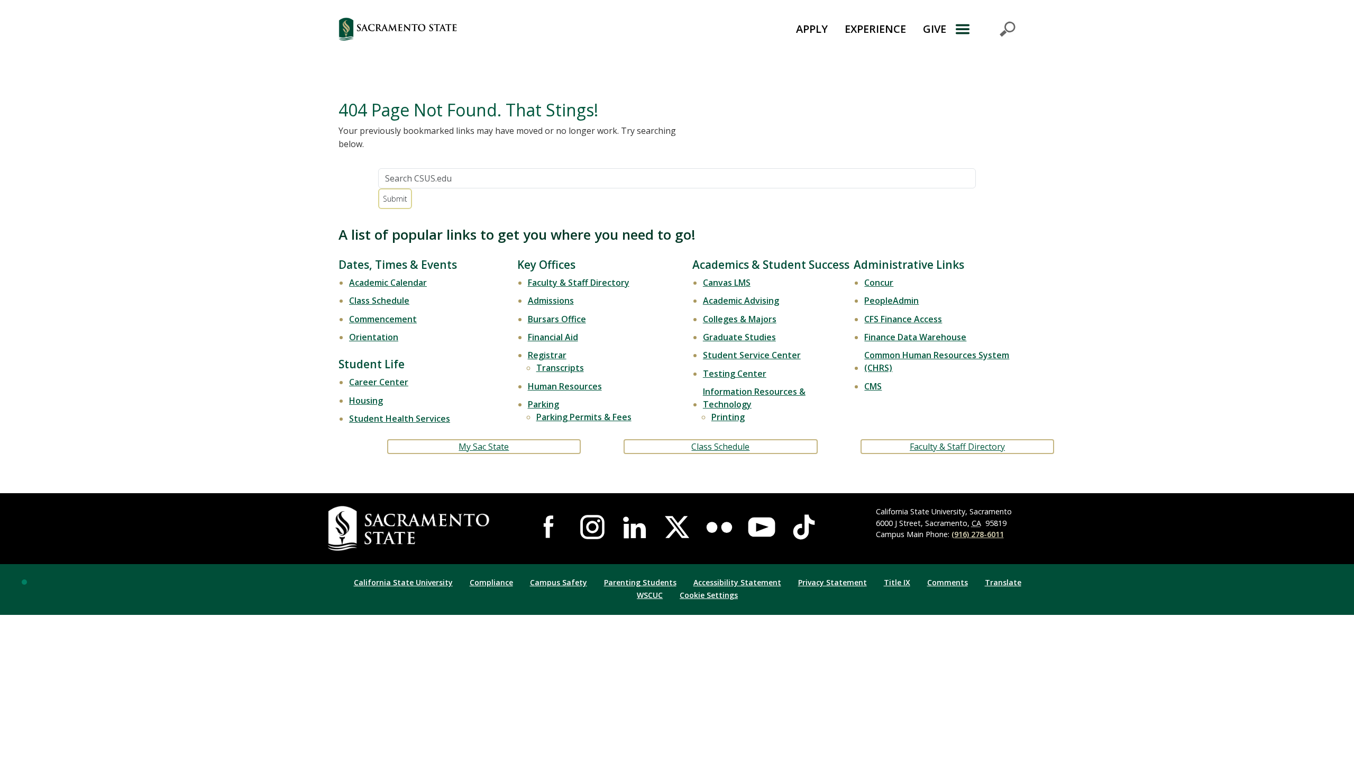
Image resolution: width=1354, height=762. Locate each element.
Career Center (378, 382)
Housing (366, 400)
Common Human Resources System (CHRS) (936, 361)
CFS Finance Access (903, 319)
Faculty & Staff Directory (578, 282)
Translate (1003, 582)
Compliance (491, 582)
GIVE (934, 29)
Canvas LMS (727, 282)
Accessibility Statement (737, 582)
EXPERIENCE (875, 29)
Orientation (373, 337)
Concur (878, 282)
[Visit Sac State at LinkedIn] (635, 527)
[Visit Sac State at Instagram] (592, 527)
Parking (543, 404)
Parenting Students (640, 582)
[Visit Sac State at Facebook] (550, 527)
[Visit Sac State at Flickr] (719, 527)
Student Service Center (752, 355)
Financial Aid (553, 337)
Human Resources (565, 386)
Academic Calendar (388, 282)
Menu (985, 29)
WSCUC (650, 595)
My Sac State (484, 446)
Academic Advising (741, 300)
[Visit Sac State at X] (677, 527)
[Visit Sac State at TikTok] (804, 527)
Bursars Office (557, 319)
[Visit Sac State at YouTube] (761, 527)
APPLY (812, 29)
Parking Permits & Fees (584, 417)
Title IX (897, 582)
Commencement (383, 319)
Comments (947, 582)
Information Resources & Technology (754, 398)
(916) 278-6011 (978, 534)
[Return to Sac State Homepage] (456, 29)
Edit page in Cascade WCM (24, 582)
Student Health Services (399, 418)
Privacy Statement (832, 582)
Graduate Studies (739, 337)
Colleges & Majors (739, 319)
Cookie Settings (709, 595)
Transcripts (560, 368)
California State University (403, 582)
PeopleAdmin (891, 300)
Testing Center (734, 373)
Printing (728, 417)
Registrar (547, 355)
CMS (873, 386)
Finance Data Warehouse (915, 337)
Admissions (551, 300)
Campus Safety (558, 582)
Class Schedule (379, 300)
